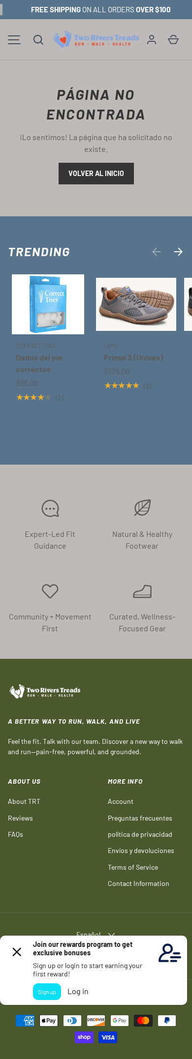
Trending (39, 251)
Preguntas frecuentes (140, 818)
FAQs (15, 834)
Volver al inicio (96, 173)
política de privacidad (140, 834)
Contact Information (138, 883)
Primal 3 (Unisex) (133, 357)
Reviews (20, 818)
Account (120, 801)
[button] (38, 40)
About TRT (24, 801)
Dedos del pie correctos (39, 363)
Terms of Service (133, 867)
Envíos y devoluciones (141, 850)
